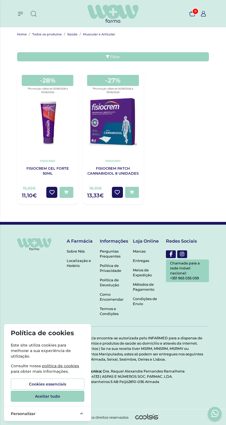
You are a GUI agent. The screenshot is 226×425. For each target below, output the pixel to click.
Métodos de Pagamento (143, 287)
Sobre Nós (76, 251)
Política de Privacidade (110, 268)
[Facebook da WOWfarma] (171, 254)
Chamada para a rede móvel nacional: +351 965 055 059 (185, 270)
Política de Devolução (109, 282)
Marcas (139, 251)
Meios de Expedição (142, 272)
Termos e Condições (109, 311)
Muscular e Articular (99, 34)
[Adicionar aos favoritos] (51, 192)
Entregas (141, 261)
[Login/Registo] (203, 14)
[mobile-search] (33, 14)
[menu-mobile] (20, 14)
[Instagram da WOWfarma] (182, 254)
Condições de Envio (145, 301)
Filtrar (114, 57)
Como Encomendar (111, 296)
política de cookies (60, 365)
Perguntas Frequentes (110, 253)
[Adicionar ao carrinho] (66, 192)
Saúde (72, 34)
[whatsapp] (215, 413)
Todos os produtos (47, 34)
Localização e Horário (79, 263)
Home (22, 34)
